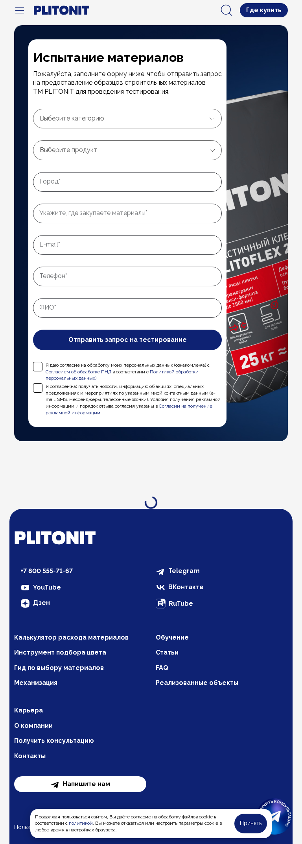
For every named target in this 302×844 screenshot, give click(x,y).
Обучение (172, 637)
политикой (81, 823)
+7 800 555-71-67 (46, 571)
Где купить (264, 10)
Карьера (28, 710)
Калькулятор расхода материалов (71, 637)
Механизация (35, 682)
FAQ (162, 667)
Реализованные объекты (197, 682)
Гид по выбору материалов (59, 667)
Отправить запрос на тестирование (127, 339)
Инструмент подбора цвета (60, 652)
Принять (250, 823)
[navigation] (19, 10)
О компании (33, 725)
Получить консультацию (54, 740)
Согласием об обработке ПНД (78, 372)
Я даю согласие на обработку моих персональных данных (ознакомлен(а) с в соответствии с (128, 371)
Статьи (167, 652)
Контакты (30, 756)
